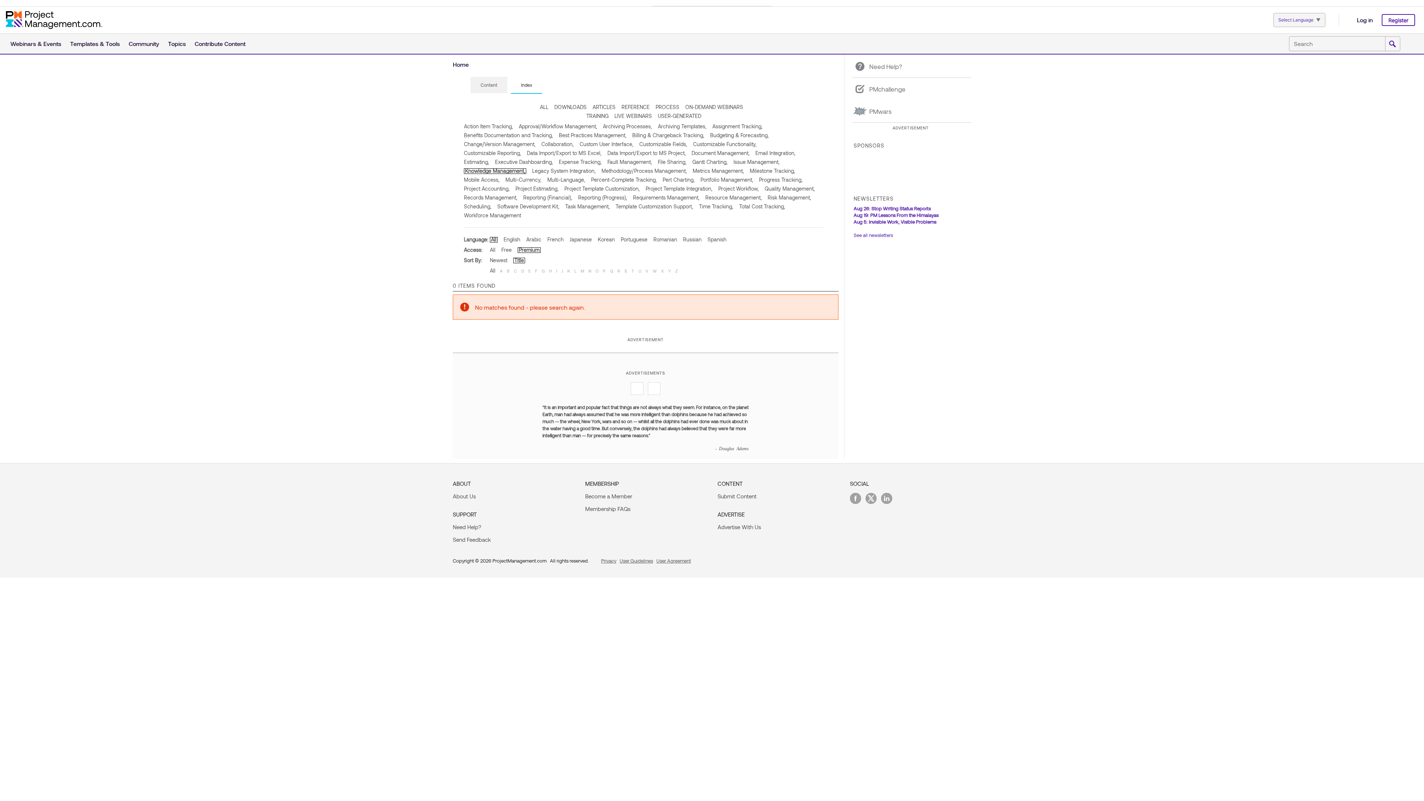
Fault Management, (629, 162)
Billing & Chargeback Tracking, (668, 135)
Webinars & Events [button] (35, 43)
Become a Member (608, 496)
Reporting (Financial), (547, 197)
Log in (1365, 19)
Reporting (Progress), (602, 197)
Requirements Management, (666, 197)
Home (461, 64)
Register (1398, 20)
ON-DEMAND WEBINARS (714, 107)
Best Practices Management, (592, 135)
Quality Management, (790, 188)
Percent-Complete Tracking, (624, 180)
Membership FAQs (607, 508)
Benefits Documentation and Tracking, (508, 135)
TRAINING (597, 116)
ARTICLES (604, 107)
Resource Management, (733, 197)
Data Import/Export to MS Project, (646, 153)
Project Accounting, (487, 188)
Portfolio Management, (727, 180)
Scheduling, (477, 206)
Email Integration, (775, 153)
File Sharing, (672, 162)
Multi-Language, (566, 180)
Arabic (533, 239)
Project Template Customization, (602, 188)
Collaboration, (557, 144)
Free (506, 250)
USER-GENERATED (679, 116)
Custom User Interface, (606, 144)
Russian (692, 239)
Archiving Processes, (627, 126)
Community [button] (144, 43)
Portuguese (634, 239)
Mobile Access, (482, 180)
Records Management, (490, 197)
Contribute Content (220, 43)
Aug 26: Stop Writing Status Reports (892, 208)
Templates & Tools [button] (95, 43)
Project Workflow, (738, 188)
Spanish (717, 239)
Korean (606, 239)
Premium (529, 250)
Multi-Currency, (523, 180)
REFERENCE (636, 107)
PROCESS (667, 107)
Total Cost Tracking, (762, 206)
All (494, 239)
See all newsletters (873, 235)
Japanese (581, 239)
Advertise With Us (739, 527)
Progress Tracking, (780, 180)
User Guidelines (636, 561)
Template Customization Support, (654, 206)
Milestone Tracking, (772, 171)
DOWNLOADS (570, 107)
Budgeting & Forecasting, (739, 135)
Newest (498, 260)
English (512, 239)
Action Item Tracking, (488, 126)
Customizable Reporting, (492, 153)
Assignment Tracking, (737, 126)
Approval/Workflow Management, (558, 126)
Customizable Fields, (663, 144)
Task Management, (587, 206)
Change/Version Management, (499, 144)
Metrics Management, (718, 171)
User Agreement (673, 561)
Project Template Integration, (679, 188)
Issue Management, (756, 162)
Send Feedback (472, 539)
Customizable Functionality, (724, 144)
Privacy (608, 561)
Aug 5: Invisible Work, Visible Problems (895, 222)
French (555, 239)
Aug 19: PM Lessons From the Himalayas (896, 215)
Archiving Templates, (682, 126)
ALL (544, 107)
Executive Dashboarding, (524, 162)
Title (519, 260)
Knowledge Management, (495, 171)
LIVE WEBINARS (633, 116)
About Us (464, 496)
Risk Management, (789, 197)
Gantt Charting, (710, 162)
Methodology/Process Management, (644, 171)
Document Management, (720, 153)
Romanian (665, 239)
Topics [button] (177, 43)
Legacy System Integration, (564, 171)
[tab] (489, 85)
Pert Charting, (679, 180)
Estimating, (476, 162)
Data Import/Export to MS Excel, (564, 153)
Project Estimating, (536, 188)
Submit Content (737, 496)
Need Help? (467, 527)
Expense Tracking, (580, 162)
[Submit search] (1392, 44)
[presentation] (489, 85)
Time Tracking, (716, 206)
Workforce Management (492, 215)
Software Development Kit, (528, 206)
